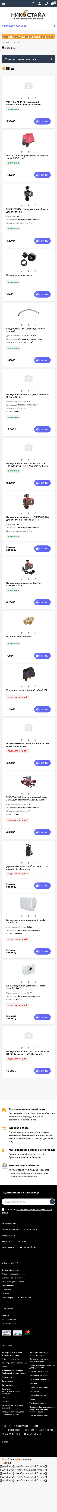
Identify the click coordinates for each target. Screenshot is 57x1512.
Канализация (7, 1381)
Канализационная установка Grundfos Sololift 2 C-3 (26, 921)
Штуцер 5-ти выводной (18, 636)
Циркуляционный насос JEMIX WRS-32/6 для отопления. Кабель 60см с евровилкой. (27, 520)
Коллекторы (7, 1385)
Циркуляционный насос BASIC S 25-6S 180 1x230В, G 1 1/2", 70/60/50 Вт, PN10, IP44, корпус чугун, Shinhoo (27, 466)
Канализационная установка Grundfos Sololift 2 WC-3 (26, 987)
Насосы (5, 1366)
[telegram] (28, 1247)
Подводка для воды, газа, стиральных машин (13, 1412)
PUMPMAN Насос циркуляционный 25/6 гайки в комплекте (27, 745)
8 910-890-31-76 (9, 1223)
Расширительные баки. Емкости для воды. (12, 1353)
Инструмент (7, 1377)
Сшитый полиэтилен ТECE (41, 1395)
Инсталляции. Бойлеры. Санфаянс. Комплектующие (14, 1371)
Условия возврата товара (13, 1273)
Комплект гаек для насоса (20, 275)
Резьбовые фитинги (38, 1375)
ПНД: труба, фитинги (11, 1358)
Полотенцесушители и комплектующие (39, 1359)
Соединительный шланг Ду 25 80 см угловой (25, 330)
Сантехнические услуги (12, 1277)
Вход (8, 1462)
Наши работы (8, 1285)
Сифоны (33, 1383)
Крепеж (5, 1401)
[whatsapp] (25, 1247)
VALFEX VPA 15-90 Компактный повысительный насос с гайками (23, 103)
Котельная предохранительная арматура (11, 1391)
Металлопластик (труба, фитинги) (12, 1406)
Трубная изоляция (37, 1403)
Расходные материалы (39, 1379)
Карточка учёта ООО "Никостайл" (17, 1297)
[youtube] (21, 1247)
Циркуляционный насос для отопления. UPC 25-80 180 (27, 395)
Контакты (6, 1293)
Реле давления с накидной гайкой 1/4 (26, 689)
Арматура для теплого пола (14, 1362)
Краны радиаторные (38, 1387)
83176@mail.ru (8, 1235)
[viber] (31, 1247)
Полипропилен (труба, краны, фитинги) (39, 1353)
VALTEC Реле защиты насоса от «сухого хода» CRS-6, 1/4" (27, 157)
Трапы (32, 1399)
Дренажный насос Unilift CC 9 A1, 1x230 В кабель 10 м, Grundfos (28, 867)
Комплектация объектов (13, 1281)
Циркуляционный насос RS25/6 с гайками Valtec (23, 584)
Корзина (5, 1315)
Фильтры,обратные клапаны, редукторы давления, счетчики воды (42, 1409)
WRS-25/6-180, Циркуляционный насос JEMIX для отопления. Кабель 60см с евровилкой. (27, 800)
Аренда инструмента (38, 1415)
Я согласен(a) (27, 1211)
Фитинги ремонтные (38, 1371)
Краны (4, 1397)
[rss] (35, 1247)
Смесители (34, 1391)
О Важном (6, 1289)
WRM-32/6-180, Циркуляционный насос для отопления (27, 210)
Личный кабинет (9, 1319)
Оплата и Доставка (10, 1270)
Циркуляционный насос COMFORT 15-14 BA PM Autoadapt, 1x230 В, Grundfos (27, 1053)
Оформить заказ (9, 1323)
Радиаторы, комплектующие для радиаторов (42, 1366)
